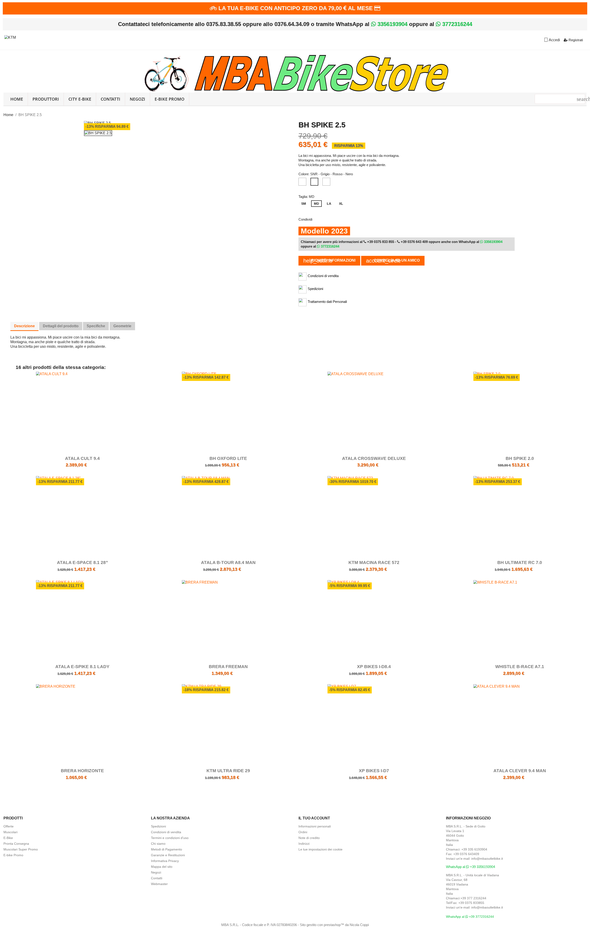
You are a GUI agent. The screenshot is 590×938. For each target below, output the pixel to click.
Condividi (318, 218)
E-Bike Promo (169, 99)
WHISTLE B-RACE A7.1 (519, 666)
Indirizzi (304, 843)
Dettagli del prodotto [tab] (61, 326)
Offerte (8, 826)
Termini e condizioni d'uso (170, 838)
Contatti (110, 99)
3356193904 (391, 24)
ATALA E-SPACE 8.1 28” (82, 562)
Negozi (137, 99)
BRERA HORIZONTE (82, 770)
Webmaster (159, 884)
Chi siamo (158, 843)
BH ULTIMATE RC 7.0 (519, 562)
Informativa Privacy (165, 861)
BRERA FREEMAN (228, 666)
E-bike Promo (13, 855)
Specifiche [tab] (96, 326)
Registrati (575, 40)
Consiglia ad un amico (393, 260)
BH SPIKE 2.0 (520, 458)
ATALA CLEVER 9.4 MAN (519, 770)
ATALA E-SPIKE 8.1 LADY (82, 666)
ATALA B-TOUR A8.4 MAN (228, 562)
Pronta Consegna (16, 843)
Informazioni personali (314, 826)
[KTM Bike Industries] (10, 36)
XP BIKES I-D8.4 (374, 666)
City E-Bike (79, 99)
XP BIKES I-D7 (374, 770)
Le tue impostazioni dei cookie (320, 849)
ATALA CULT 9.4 (82, 458)
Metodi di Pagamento (166, 849)
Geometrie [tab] (122, 326)
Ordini (302, 832)
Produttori (45, 99)
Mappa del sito (161, 866)
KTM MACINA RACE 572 (373, 562)
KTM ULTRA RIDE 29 (228, 770)
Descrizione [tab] (24, 326)
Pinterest (342, 218)
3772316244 (456, 24)
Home (16, 99)
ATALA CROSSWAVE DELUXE (374, 458)
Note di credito (309, 838)
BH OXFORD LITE (228, 458)
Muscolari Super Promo (20, 849)
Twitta (330, 218)
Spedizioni (158, 826)
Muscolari (10, 832)
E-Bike (8, 838)
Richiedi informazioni (329, 260)
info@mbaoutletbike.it (487, 858)
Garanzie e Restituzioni (168, 855)
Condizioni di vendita (166, 832)
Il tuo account (314, 818)
